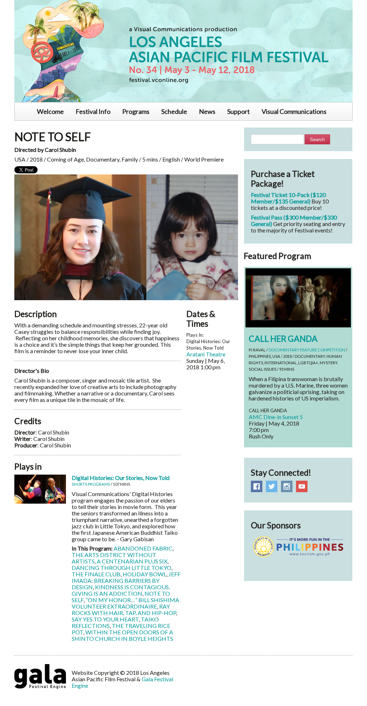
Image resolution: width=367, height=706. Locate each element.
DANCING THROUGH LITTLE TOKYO (121, 567)
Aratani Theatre (205, 354)
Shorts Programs (91, 484)
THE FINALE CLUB (96, 574)
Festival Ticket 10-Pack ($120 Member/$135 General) (288, 198)
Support (238, 111)
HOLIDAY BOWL (144, 574)
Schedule (174, 111)
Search (317, 139)
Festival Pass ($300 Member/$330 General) (294, 220)
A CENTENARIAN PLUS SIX (132, 561)
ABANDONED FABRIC (143, 548)
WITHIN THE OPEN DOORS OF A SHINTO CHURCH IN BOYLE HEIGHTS (122, 635)
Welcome (50, 111)
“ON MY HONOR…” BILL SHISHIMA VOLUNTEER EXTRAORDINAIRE (125, 603)
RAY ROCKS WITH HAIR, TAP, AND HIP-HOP (124, 609)
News (207, 111)
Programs (135, 111)
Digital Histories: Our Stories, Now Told (121, 477)
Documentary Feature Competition (306, 349)
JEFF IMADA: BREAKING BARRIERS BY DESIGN (126, 580)
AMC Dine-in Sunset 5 (276, 416)
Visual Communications (294, 111)
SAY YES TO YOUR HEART (105, 619)
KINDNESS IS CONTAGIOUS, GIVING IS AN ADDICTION (121, 590)
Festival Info (93, 111)
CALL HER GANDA (283, 338)
